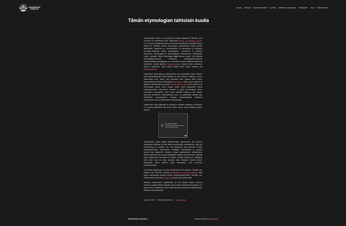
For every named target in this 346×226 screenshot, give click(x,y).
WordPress (214, 219)
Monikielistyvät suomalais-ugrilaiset (184, 172)
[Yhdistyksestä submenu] (328, 7)
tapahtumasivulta (150, 69)
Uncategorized (181, 200)
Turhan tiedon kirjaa (178, 84)
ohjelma (167, 178)
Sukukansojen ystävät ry (138, 219)
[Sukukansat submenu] (308, 7)
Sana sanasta (178, 82)
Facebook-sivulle (173, 64)
